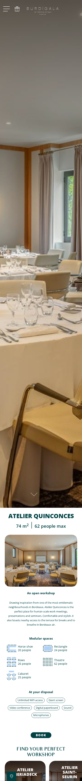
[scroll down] (34, 493)
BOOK (41, 735)
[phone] (17, 9)
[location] (11, 776)
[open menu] (6, 9)
